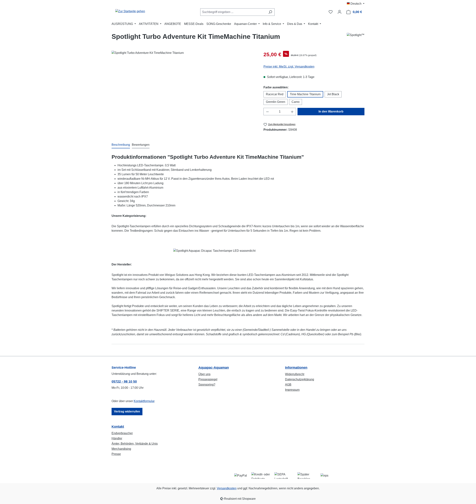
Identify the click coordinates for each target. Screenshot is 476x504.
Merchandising (121, 448)
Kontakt (118, 426)
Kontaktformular (144, 401)
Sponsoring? (206, 384)
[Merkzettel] (330, 12)
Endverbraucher (122, 433)
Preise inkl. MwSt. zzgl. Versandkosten (288, 66)
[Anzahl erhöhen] (292, 111)
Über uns (204, 374)
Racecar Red (274, 94)
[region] (184, 91)
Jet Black (333, 94)
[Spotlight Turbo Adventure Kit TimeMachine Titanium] (184, 91)
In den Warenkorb (331, 111)
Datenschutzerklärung (299, 379)
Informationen (296, 367)
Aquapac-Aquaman (213, 367)
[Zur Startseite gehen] (130, 11)
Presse (116, 454)
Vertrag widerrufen (127, 411)
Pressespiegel (207, 379)
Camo (296, 101)
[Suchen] (270, 12)
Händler (117, 438)
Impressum (292, 389)
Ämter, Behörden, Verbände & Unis (135, 443)
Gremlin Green (275, 101)
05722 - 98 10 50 (124, 381)
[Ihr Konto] (339, 12)
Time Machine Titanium (305, 94)
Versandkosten (227, 488)
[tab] (121, 145)
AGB (288, 384)
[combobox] (233, 12)
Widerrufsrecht (294, 374)
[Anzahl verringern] (267, 111)
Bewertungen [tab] (140, 144)
